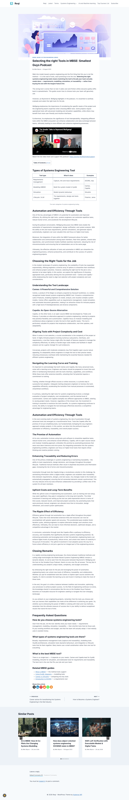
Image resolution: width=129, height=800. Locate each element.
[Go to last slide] (21, 737)
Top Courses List (103, 3)
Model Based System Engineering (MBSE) (45, 57)
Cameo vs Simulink (42, 677)
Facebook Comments (50, 775)
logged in (42, 781)
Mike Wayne (37, 69)
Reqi (44, 3)
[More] (51, 687)
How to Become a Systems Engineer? (86, 698)
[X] (34, 687)
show (48, 163)
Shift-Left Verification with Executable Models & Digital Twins (96, 743)
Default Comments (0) (36, 775)
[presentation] (32, 727)
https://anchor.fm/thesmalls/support (82, 157)
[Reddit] (44, 687)
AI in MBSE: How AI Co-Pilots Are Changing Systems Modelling (31, 743)
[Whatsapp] (47, 687)
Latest (50, 3)
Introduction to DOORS (43, 679)
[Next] (108, 737)
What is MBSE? (40, 672)
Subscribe (114, 3)
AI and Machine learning (87, 3)
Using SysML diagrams (43, 674)
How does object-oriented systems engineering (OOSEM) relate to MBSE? (64, 743)
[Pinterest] (41, 687)
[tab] (62, 758)
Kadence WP (77, 795)
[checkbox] (4, 795)
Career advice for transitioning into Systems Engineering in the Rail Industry (45, 699)
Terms (56, 3)
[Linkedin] (37, 687)
